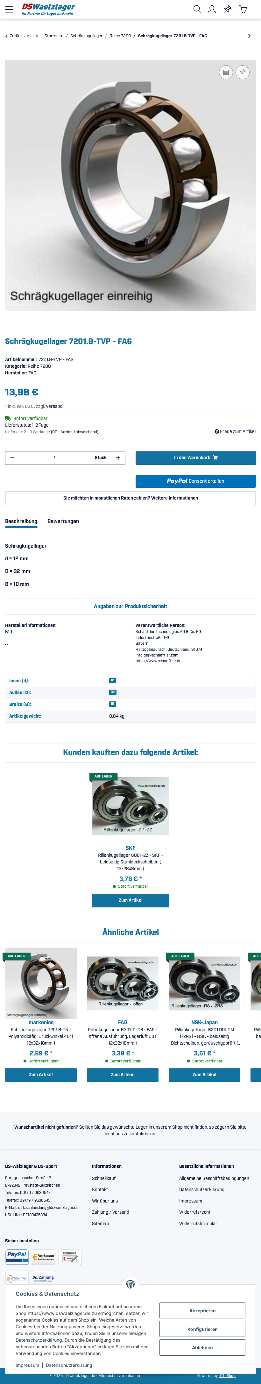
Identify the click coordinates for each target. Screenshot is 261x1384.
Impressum (27, 1365)
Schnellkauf (104, 1179)
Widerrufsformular (198, 1224)
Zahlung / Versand (110, 1212)
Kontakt (100, 1190)
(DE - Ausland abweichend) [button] (74, 432)
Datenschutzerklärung (39, 1340)
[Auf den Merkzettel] (243, 72)
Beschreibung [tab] (21, 521)
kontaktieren (142, 1134)
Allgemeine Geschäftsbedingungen (214, 1179)
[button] (199, 9)
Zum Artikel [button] (131, 900)
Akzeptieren (202, 1310)
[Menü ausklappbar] (9, 7)
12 (112, 680)
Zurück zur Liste (24, 36)
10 (112, 704)
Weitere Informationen (174, 498)
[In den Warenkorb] (10, 56)
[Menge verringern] (12, 458)
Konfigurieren (202, 1329)
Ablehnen (202, 1347)
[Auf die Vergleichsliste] (226, 72)
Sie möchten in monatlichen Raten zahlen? (130, 498)
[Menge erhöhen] (118, 458)
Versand (54, 406)
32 (113, 692)
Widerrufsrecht (194, 1212)
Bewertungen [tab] (63, 521)
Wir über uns (105, 1201)
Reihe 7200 (39, 366)
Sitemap (100, 1224)
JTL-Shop (227, 1375)
